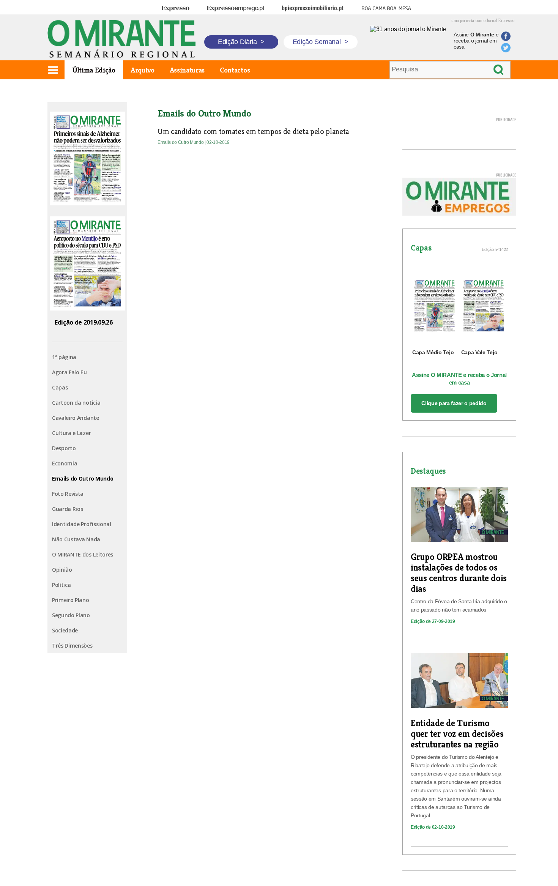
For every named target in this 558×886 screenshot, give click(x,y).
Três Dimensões (72, 645)
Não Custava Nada (76, 539)
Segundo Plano (71, 615)
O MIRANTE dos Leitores (82, 554)
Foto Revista (68, 493)
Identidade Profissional (81, 524)
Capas (60, 387)
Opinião (62, 569)
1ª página (64, 357)
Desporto (64, 448)
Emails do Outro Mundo (82, 478)
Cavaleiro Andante (75, 417)
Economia (64, 463)
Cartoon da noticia (76, 402)
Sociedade (65, 630)
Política (61, 584)
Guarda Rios (67, 508)
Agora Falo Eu (69, 372)
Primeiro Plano (70, 600)
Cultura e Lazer (71, 433)
